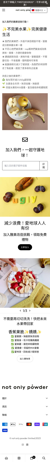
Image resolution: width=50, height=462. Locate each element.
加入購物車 (25, 359)
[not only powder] (25, 10)
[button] (31, 458)
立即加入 (25, 247)
